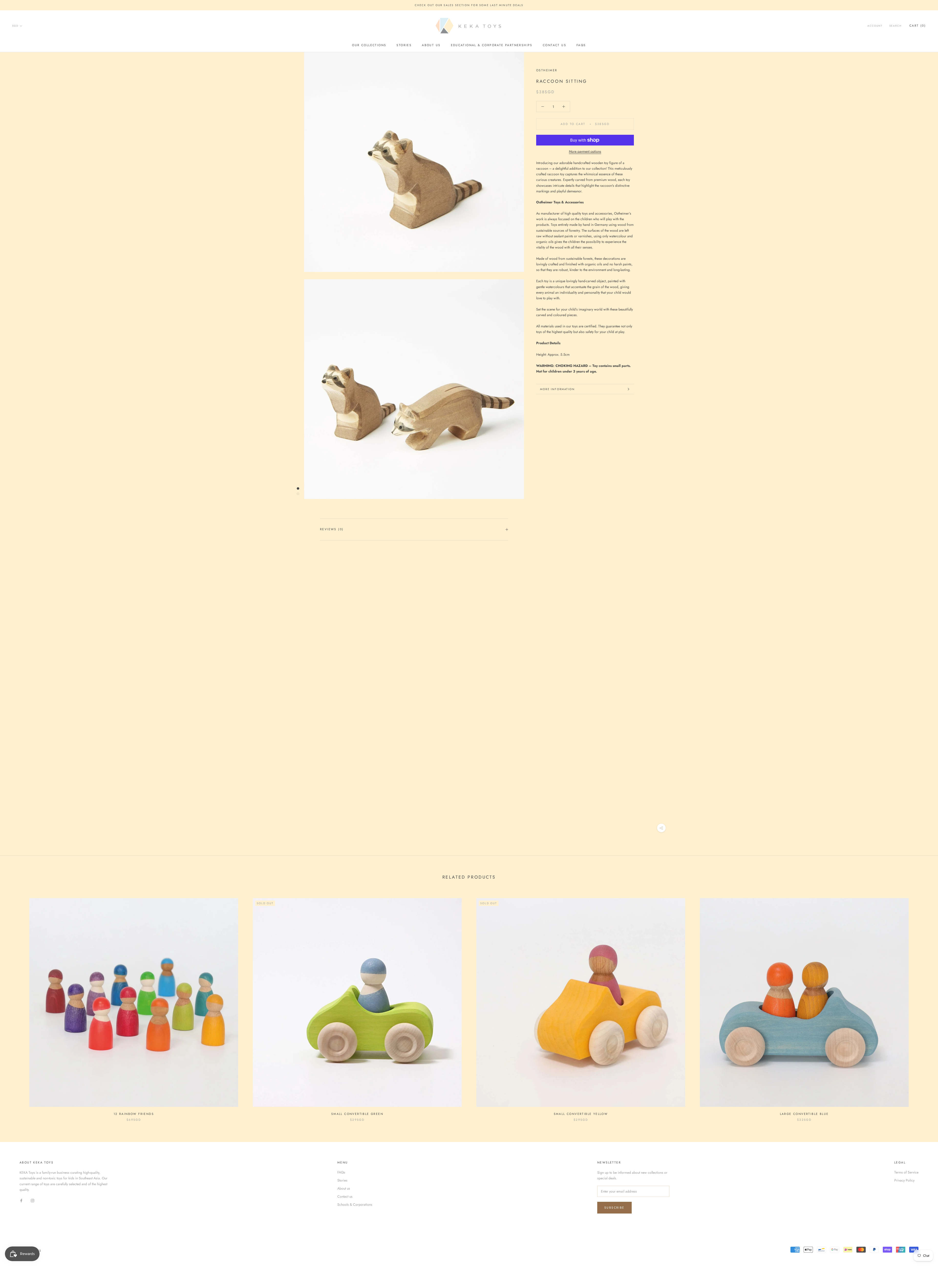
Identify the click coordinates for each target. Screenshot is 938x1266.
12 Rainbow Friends (134, 1114)
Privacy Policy (904, 1180)
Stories (404, 45)
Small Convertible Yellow (581, 1114)
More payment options (585, 151)
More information (557, 389)
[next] (922, 1004)
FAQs (581, 45)
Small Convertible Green (357, 1114)
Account (875, 26)
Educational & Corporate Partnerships (492, 45)
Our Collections (369, 45)
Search (895, 26)
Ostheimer (546, 70)
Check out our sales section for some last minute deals (469, 5)
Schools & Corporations (354, 1204)
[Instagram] (32, 1200)
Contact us (554, 45)
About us (431, 45)
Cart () (917, 26)
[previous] (15, 1004)
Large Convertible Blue (804, 1114)
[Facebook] (21, 1200)
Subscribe (614, 1207)
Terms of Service (906, 1172)
